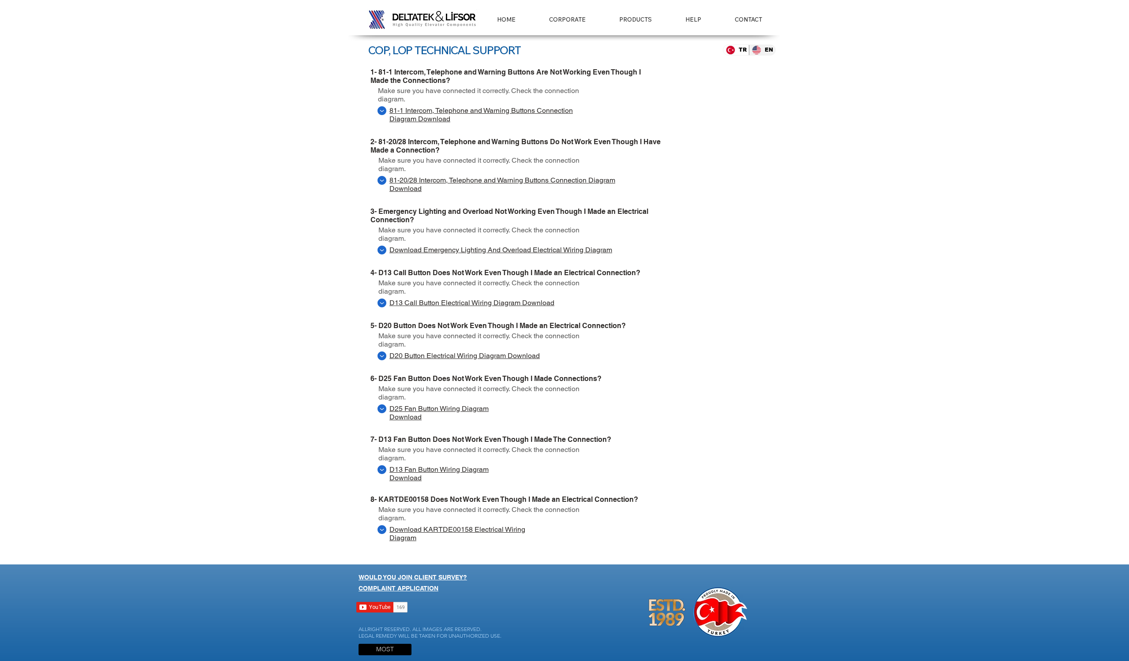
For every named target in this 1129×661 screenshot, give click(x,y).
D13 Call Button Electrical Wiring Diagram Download (471, 303)
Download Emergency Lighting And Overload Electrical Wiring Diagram (500, 250)
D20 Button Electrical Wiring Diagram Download (464, 355)
